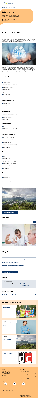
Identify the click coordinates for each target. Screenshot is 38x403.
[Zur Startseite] (10, 3)
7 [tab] (23, 222)
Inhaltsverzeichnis (5, 394)
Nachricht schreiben (25, 285)
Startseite (3, 7)
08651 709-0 (6, 375)
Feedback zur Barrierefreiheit (25, 378)
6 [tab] (21, 222)
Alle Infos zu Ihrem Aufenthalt (9, 212)
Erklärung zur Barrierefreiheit (25, 371)
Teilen (23, 383)
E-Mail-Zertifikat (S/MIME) (6, 390)
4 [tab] (18, 222)
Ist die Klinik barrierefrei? (6, 268)
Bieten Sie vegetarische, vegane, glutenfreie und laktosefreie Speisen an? (15, 259)
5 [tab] (19, 222)
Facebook (6, 383)
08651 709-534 (24, 283)
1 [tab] (13, 222)
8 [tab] (24, 222)
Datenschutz (4, 395)
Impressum (11, 394)
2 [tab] (15, 222)
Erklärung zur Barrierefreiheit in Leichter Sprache (25, 376)
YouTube (15, 383)
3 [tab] (16, 222)
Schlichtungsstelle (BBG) (6, 388)
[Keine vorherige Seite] (3, 222)
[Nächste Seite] (34, 222)
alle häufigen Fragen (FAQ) (8, 272)
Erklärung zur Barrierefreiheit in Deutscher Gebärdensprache (25, 374)
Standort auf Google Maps (7, 284)
